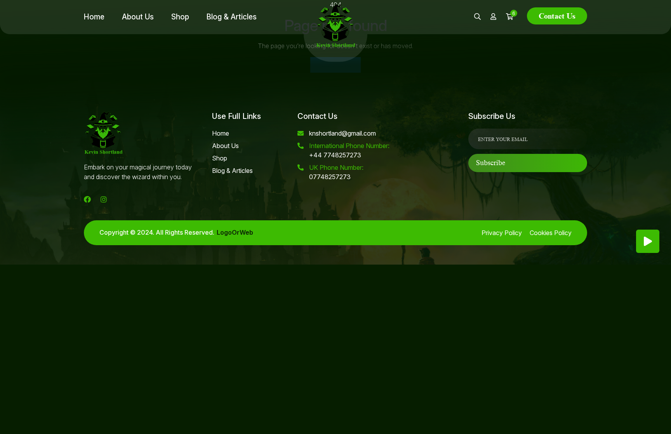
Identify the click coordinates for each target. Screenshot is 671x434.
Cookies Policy (551, 233)
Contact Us (557, 16)
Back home (335, 65)
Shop (180, 16)
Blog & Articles (232, 16)
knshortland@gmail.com (342, 133)
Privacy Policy (502, 233)
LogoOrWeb (235, 232)
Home (94, 16)
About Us (138, 16)
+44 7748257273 (349, 150)
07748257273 (336, 172)
